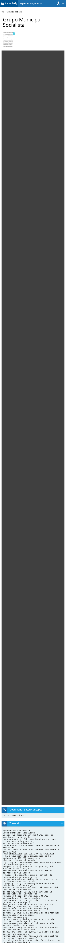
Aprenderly (10, 3)
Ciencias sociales (14, 12)
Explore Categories (30, 3)
